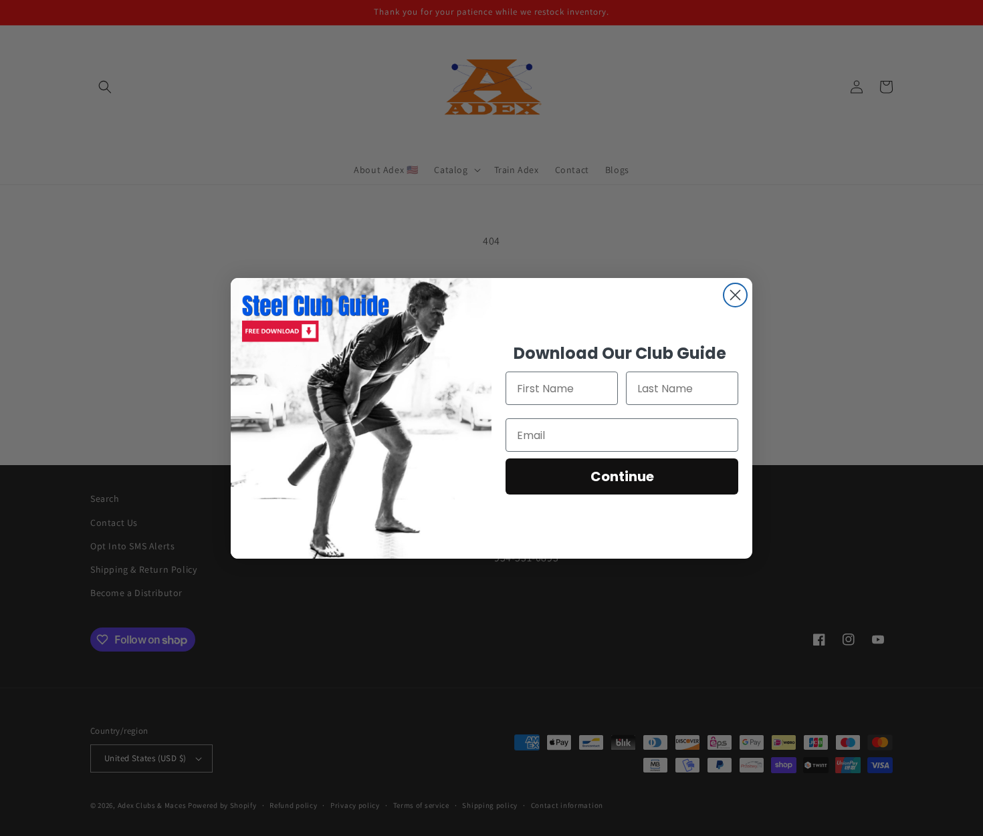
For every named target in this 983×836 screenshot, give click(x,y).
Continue (622, 476)
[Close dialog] (735, 295)
